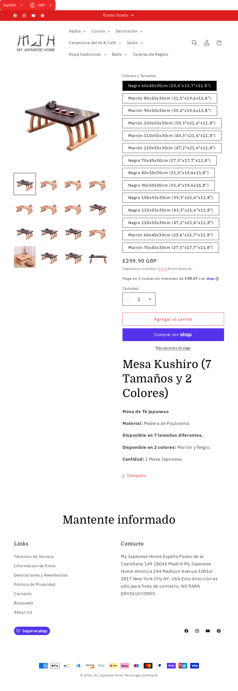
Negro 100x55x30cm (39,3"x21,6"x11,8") (170, 197)
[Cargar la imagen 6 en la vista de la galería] (49, 208)
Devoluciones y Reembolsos (41, 575)
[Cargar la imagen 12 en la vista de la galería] (98, 233)
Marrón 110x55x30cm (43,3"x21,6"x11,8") (172, 135)
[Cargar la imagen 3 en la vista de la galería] (73, 184)
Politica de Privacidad (35, 584)
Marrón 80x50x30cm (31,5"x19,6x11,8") (169, 98)
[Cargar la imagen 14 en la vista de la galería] (49, 257)
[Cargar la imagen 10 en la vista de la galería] (49, 233)
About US (23, 612)
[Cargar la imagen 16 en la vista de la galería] (98, 257)
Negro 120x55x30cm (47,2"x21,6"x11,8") (170, 222)
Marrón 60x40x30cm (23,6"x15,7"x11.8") (170, 235)
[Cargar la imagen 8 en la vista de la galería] (98, 208)
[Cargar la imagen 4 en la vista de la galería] (98, 184)
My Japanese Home (108, 675)
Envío (162, 268)
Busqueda (23, 603)
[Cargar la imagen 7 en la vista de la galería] (73, 208)
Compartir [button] (136, 475)
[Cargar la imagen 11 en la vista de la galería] (73, 233)
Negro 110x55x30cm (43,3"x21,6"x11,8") (170, 210)
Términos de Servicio (34, 556)
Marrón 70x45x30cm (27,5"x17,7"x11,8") (170, 247)
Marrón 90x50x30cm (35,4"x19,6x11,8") (169, 110)
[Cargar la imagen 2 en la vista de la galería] (49, 184)
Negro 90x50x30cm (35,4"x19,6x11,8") (168, 185)
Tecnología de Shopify (141, 675)
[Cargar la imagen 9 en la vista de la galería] (25, 233)
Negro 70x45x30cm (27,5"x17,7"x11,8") (169, 160)
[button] (77, 31)
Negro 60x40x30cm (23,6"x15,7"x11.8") (169, 85)
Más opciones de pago (173, 348)
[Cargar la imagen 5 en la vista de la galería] (25, 208)
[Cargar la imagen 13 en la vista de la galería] (25, 257)
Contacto (23, 593)
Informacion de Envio (35, 565)
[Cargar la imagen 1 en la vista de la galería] (25, 184)
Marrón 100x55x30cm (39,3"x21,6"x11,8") (172, 123)
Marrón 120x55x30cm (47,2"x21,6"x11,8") (172, 147)
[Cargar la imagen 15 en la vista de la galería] (73, 257)
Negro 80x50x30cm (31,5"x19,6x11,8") (168, 172)
